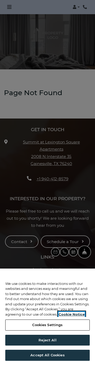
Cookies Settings (47, 325)
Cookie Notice (72, 314)
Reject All (47, 340)
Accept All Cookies (47, 355)
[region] (47, 317)
